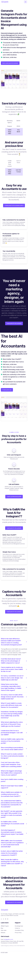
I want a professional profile (14, 496)
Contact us (17, 928)
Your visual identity (9, 251)
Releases (3, 932)
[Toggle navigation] (25, 2)
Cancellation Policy (19, 930)
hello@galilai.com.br (8, 939)
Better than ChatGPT (9, 535)
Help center (3, 930)
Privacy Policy (18, 932)
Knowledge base (19, 926)
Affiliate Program (5, 926)
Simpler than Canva (9, 552)
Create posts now (6, 389)
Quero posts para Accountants (10, 63)
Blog (2, 928)
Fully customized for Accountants (14, 220)
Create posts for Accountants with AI (14, 205)
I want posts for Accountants (14, 323)
